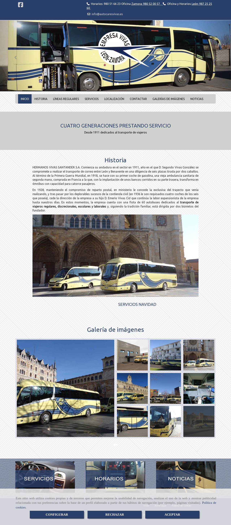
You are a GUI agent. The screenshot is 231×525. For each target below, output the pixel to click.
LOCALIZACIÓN (114, 98)
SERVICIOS (92, 98)
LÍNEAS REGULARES (66, 98)
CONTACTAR (138, 98)
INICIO (25, 98)
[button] (17, 55)
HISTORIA (40, 98)
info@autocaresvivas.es (107, 14)
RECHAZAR (114, 514)
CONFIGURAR (57, 514)
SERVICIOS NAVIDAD (137, 304)
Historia (115, 160)
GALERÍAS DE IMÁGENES (168, 98)
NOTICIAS (196, 98)
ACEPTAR (172, 514)
